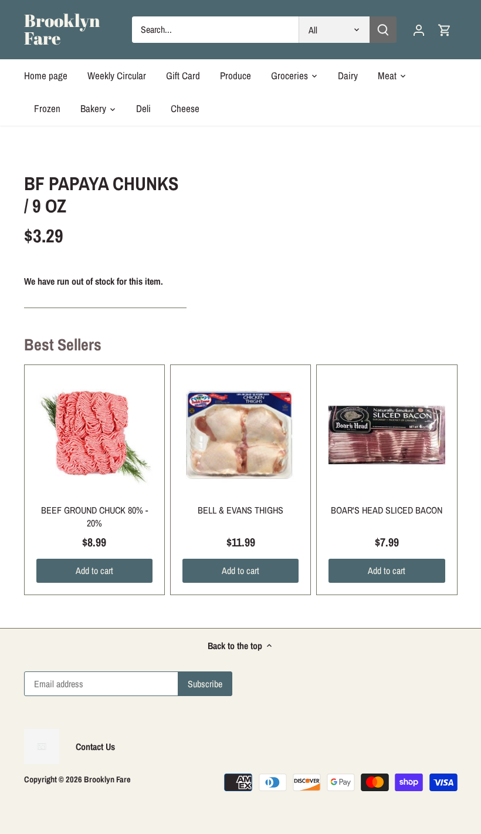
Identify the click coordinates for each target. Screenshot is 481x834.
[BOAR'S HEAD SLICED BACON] (386, 435)
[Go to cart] (445, 29)
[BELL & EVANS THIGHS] (240, 435)
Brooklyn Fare (62, 29)
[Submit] (383, 29)
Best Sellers (62, 344)
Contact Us (95, 746)
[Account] (419, 29)
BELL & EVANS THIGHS (240, 510)
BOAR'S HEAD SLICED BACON (386, 510)
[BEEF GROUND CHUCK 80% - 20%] (94, 435)
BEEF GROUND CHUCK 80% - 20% (94, 516)
